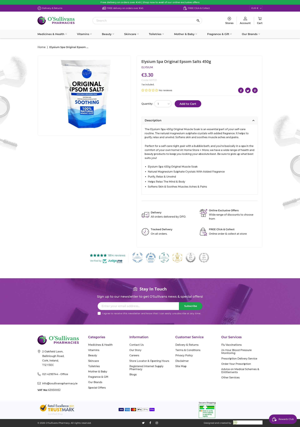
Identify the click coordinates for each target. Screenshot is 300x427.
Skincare (130, 34)
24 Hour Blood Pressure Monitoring (236, 352)
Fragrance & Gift (218, 34)
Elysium (147, 67)
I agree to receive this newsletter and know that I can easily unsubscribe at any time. (151, 313)
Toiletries (155, 34)
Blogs (133, 374)
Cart (259, 23)
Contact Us (136, 344)
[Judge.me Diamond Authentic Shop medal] (137, 258)
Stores (229, 23)
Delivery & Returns (187, 344)
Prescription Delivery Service (239, 358)
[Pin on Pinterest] (255, 90)
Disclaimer (182, 360)
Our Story (135, 350)
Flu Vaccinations (231, 344)
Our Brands (250, 34)
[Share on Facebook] (241, 90)
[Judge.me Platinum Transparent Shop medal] (164, 258)
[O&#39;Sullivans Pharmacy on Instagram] (157, 423)
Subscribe (190, 306)
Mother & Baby (184, 34)
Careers (134, 355)
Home (41, 47)
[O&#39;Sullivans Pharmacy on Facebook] (150, 423)
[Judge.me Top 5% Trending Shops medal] (204, 258)
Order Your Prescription (236, 363)
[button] (150, 90)
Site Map (181, 366)
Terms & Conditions (187, 350)
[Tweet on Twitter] (248, 90)
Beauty (107, 34)
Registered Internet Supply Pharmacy (146, 368)
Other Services (230, 377)
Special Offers (97, 387)
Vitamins (83, 34)
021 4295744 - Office (55, 374)
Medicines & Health (51, 34)
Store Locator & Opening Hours (149, 360)
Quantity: (147, 103)
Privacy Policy (184, 355)
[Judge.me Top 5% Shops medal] (191, 258)
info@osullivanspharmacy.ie (60, 383)
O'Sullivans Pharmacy (58, 423)
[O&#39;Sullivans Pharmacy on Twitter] (143, 423)
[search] (147, 20)
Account (245, 23)
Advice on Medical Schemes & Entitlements (240, 371)
